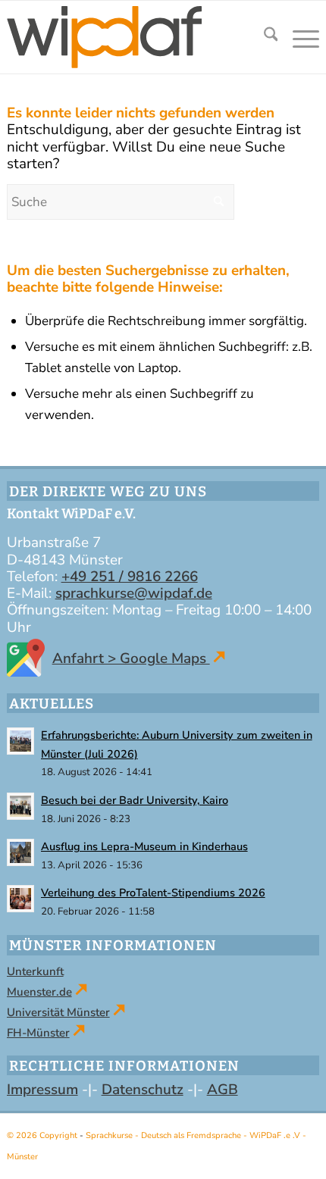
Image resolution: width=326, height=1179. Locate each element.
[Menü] (298, 37)
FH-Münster (38, 1032)
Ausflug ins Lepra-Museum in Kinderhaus (144, 846)
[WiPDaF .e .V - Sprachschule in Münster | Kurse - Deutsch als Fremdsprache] (129, 37)
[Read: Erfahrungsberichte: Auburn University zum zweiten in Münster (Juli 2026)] (20, 741)
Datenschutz (142, 1089)
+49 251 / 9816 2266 (129, 576)
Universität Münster (58, 1012)
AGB (222, 1089)
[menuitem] (263, 37)
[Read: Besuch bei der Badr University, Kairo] (20, 806)
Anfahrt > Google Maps (131, 658)
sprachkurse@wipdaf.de (133, 593)
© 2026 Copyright (43, 1135)
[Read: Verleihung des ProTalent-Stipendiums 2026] (20, 898)
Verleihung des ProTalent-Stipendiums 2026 (153, 892)
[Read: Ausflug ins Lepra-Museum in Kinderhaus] (20, 852)
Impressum (42, 1089)
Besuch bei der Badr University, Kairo (134, 800)
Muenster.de (39, 991)
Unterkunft (35, 971)
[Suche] (263, 37)
